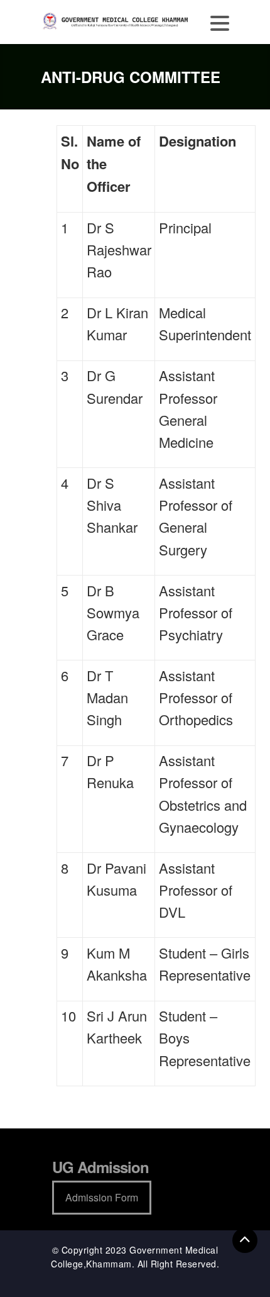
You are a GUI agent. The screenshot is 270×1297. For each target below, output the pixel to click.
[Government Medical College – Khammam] (116, 20)
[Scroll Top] (244, 1240)
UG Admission (100, 1166)
